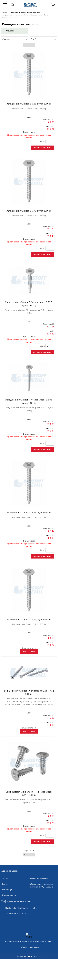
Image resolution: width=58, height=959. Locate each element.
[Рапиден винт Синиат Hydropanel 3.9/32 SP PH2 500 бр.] (29, 685)
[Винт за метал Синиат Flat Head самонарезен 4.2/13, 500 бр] (29, 786)
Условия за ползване (38, 878)
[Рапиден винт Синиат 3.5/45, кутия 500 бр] (29, 507)
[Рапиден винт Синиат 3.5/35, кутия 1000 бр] (29, 205)
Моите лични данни (30, 947)
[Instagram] (11, 919)
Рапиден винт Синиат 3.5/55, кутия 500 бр (29, 619)
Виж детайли (29, 651)
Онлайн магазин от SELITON (29, 956)
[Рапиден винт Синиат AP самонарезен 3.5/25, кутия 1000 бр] (29, 296)
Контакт (5, 884)
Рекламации (7, 890)
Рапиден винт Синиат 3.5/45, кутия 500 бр (29, 512)
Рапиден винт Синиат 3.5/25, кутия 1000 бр (29, 104)
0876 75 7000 (20, 913)
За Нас (5, 878)
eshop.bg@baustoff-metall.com (26, 908)
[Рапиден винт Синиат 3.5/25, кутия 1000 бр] (29, 98)
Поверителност (9, 895)
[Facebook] (5, 919)
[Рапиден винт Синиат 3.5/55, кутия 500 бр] (29, 614)
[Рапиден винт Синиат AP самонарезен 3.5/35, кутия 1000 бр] (29, 394)
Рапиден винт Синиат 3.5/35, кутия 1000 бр (29, 211)
